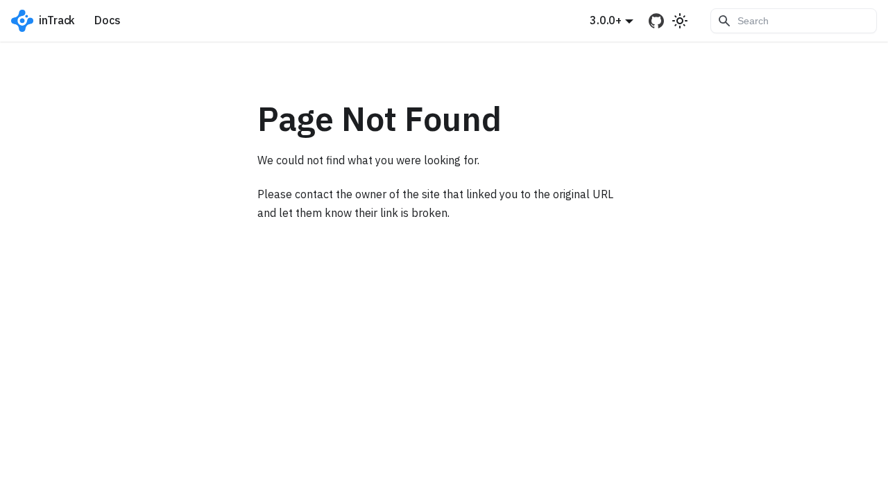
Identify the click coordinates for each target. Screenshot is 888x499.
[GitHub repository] (656, 20)
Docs (107, 20)
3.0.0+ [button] (606, 20)
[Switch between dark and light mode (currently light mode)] (680, 21)
